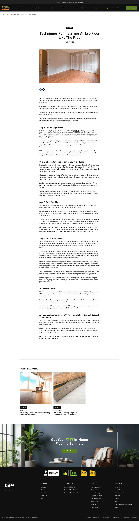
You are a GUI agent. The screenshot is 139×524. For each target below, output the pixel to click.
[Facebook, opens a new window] (40, 89)
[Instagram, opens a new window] (13, 490)
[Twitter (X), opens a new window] (9, 490)
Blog (8, 14)
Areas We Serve (81, 8)
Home (4, 14)
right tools (76, 131)
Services (51, 8)
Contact (96, 8)
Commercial (34, 8)
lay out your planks (61, 165)
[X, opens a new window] (43, 89)
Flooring (18, 8)
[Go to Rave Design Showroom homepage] (9, 485)
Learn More (80, 2)
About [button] (65, 8)
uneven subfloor (66, 219)
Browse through (44, 328)
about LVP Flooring (90, 320)
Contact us (42, 336)
